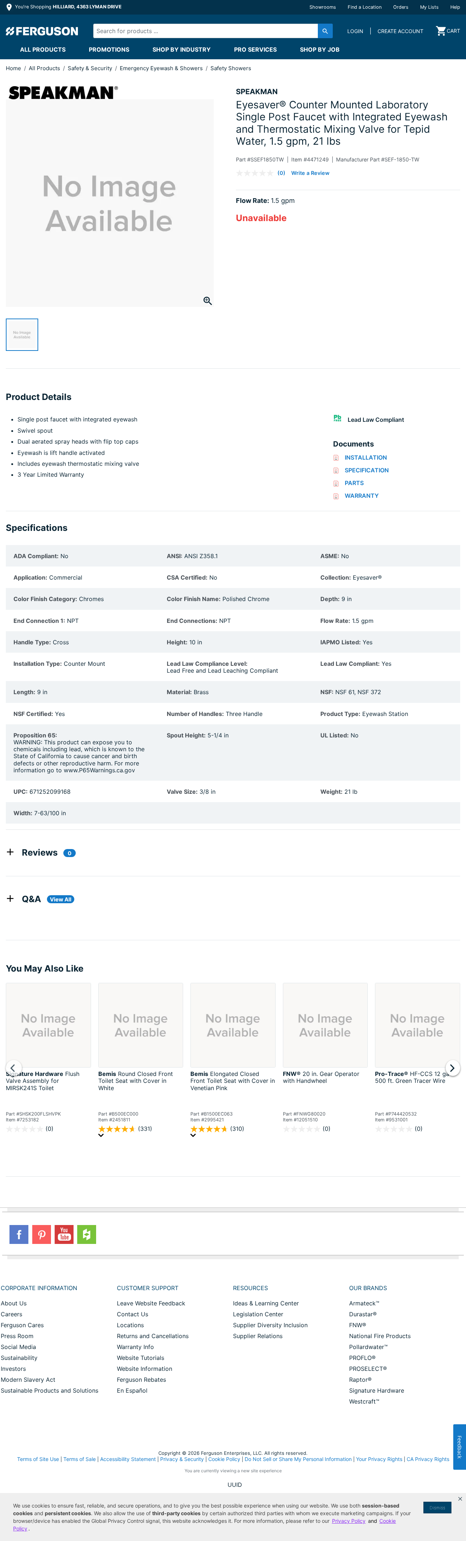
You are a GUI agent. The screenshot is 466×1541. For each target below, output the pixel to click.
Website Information (144, 1368)
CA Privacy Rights (428, 1459)
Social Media (18, 1346)
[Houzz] (86, 1234)
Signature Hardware (376, 1390)
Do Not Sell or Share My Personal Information (298, 1459)
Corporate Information (39, 1288)
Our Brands (368, 1288)
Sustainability (19, 1357)
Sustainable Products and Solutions (49, 1390)
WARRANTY (362, 495)
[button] (460, 1498)
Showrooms (322, 7)
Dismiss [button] (437, 1507)
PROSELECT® (368, 1368)
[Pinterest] (41, 1234)
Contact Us (132, 1314)
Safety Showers (230, 68)
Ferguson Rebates (141, 1379)
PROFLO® (362, 1357)
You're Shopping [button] (67, 6)
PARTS (354, 483)
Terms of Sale (79, 1459)
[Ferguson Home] (42, 31)
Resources (250, 1288)
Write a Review (310, 173)
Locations (130, 1325)
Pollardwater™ (368, 1346)
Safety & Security (91, 68)
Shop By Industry (182, 49)
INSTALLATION (366, 457)
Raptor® (360, 1379)
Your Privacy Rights (379, 1459)
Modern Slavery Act (28, 1379)
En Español (132, 1390)
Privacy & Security (182, 1459)
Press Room (17, 1336)
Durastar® (363, 1314)
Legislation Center (258, 1314)
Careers (11, 1314)
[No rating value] (256, 173)
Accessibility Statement (128, 1459)
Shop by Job (320, 49)
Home (13, 68)
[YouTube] (64, 1234)
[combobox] (207, 31)
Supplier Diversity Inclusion (270, 1325)
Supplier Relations (258, 1336)
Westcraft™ (364, 1401)
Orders (400, 7)
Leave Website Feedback (151, 1303)
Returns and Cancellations (153, 1336)
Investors (13, 1368)
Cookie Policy (224, 1459)
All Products (43, 49)
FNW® (357, 1325)
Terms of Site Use (38, 1459)
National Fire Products (380, 1336)
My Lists (429, 7)
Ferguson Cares (22, 1325)
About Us (14, 1303)
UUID (235, 1484)
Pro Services (255, 49)
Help (455, 7)
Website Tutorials (140, 1357)
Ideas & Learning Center (266, 1303)
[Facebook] (18, 1234)
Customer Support (147, 1288)
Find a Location (365, 7)
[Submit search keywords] (325, 31)
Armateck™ (364, 1303)
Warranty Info (135, 1346)
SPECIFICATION (367, 470)
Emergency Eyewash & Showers (162, 68)
